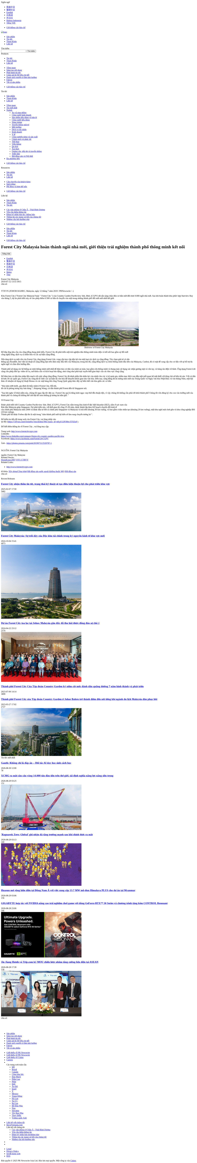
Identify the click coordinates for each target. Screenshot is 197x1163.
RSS (8, 1156)
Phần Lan (16, 1079)
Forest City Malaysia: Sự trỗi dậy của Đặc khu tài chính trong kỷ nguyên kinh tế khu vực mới (53, 535)
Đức (14, 1084)
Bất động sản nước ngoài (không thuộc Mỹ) (45, 471)
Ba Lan (15, 1103)
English (9, 258)
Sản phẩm (10, 36)
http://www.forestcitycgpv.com (24, 431)
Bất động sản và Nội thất (22, 156)
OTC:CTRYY (22, 460)
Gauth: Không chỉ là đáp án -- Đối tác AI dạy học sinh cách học (36, 762)
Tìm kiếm (31, 51)
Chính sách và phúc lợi (21, 139)
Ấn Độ (15, 1086)
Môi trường (16, 127)
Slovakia (15, 1110)
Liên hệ (9, 44)
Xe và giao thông (19, 112)
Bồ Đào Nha (17, 1106)
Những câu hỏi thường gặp (17, 219)
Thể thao (15, 141)
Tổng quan (11, 68)
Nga (13, 1108)
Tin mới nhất (11, 108)
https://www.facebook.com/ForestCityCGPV (29, 438)
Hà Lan (15, 1098)
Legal (8, 1149)
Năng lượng (17, 122)
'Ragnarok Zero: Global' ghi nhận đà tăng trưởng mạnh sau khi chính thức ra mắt (47, 834)
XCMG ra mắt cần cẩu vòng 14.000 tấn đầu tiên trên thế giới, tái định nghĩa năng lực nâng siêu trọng (57, 775)
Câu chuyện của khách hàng (18, 182)
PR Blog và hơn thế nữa (16, 186)
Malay (9, 272)
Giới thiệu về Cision (14, 1057)
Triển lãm (16, 154)
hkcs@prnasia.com (14, 1125)
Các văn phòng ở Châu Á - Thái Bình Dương (25, 210)
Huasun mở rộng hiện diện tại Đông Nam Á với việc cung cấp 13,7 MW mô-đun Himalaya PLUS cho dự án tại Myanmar (68, 890)
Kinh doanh (17, 132)
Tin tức (9, 39)
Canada (15, 1072)
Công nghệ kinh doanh (21, 115)
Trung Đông (17, 1096)
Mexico (15, 1094)
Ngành (9, 110)
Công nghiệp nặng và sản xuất (25, 137)
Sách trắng (10, 184)
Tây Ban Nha (17, 1113)
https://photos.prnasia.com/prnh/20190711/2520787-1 (29, 443)
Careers (9, 1060)
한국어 (9, 269)
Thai (8, 274)
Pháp (14, 1081)
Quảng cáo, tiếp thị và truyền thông (27, 151)
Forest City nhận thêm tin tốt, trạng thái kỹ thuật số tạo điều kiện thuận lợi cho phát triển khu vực (55, 483)
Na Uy (15, 1101)
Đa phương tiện (13, 158)
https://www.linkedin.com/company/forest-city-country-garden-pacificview (32, 436)
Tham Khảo (11, 41)
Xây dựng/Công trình (18, 471)
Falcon (9, 80)
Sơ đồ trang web (13, 1154)
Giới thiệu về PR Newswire (18, 1052)
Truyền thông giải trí (20, 125)
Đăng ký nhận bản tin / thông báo (20, 214)
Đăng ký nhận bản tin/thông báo (25, 1134)
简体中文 (10, 264)
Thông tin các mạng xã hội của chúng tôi (23, 217)
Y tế (13, 134)
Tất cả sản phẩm (13, 82)
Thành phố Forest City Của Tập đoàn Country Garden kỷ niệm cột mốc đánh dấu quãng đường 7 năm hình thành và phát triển (72, 686)
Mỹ (13, 1067)
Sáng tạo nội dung (14, 70)
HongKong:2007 (8, 460)
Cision (73, 1161)
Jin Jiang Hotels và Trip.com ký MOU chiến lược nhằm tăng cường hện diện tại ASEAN (49, 962)
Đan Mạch (16, 1077)
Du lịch (15, 146)
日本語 (9, 267)
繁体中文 (10, 261)
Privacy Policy (12, 1151)
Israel (14, 1089)
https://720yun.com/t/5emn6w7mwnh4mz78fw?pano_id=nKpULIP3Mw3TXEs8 (42, 422)
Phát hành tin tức (13, 72)
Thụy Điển (16, 1115)
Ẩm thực (15, 149)
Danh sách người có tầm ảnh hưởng (21, 77)
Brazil (14, 1069)
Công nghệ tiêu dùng (21, 120)
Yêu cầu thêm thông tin (16, 212)
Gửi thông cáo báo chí (15, 27)
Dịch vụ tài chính (19, 129)
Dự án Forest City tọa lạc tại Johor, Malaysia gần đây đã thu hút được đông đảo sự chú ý (50, 623)
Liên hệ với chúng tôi (15, 1122)
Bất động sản (70, 471)
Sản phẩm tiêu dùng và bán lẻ (24, 117)
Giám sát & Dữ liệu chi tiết (17, 75)
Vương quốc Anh (19, 1118)
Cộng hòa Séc (18, 1074)
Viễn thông (16, 144)
